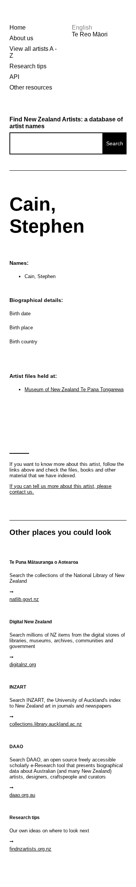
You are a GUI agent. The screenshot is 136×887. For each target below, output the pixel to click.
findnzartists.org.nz (30, 849)
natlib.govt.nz (24, 599)
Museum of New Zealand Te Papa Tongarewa (74, 389)
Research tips (27, 66)
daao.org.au (22, 795)
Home (17, 27)
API (14, 77)
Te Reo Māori (90, 34)
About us (21, 38)
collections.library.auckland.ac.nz (45, 724)
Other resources (30, 87)
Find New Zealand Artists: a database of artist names (66, 122)
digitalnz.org (22, 664)
